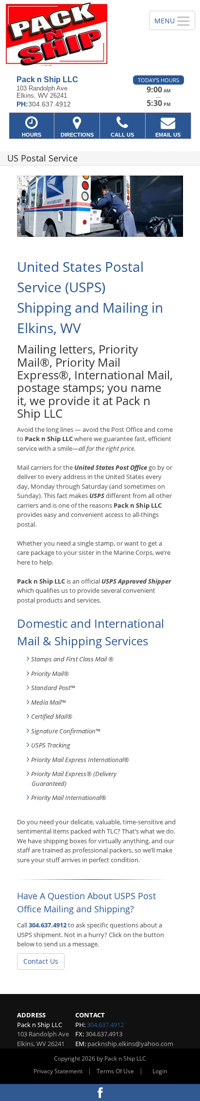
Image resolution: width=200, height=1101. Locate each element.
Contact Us (40, 961)
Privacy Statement (58, 1071)
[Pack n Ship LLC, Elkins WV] (69, 34)
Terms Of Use (115, 1071)
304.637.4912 (48, 925)
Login (159, 1071)
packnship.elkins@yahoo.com (130, 1043)
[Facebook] (100, 1092)
